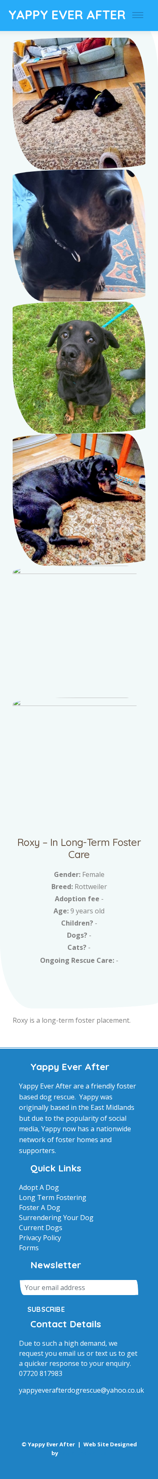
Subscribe (46, 1309)
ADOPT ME (79, 982)
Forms (29, 1247)
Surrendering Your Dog (56, 1217)
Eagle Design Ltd (83, 1453)
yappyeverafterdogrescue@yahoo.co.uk (81, 1390)
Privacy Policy (40, 1237)
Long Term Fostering (52, 1197)
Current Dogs (40, 1227)
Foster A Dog (39, 1207)
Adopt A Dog (39, 1187)
